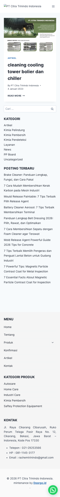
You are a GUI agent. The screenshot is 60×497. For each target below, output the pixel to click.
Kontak (8, 365)
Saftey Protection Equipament (23, 406)
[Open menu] (53, 6)
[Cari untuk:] (30, 108)
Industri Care (12, 395)
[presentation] (30, 35)
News (7, 149)
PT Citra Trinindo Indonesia (25, 85)
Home (8, 327)
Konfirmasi (10, 350)
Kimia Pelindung (14, 130)
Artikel (12, 58)
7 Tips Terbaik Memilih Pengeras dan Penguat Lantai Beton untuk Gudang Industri (28, 255)
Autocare (10, 383)
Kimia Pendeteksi (15, 139)
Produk (8, 342)
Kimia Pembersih (15, 135)
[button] (53, 490)
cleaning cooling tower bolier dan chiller (26, 71)
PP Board (10, 154)
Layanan (9, 144)
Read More (16, 95)
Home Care (11, 389)
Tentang (9, 334)
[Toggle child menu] (52, 343)
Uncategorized (13, 159)
